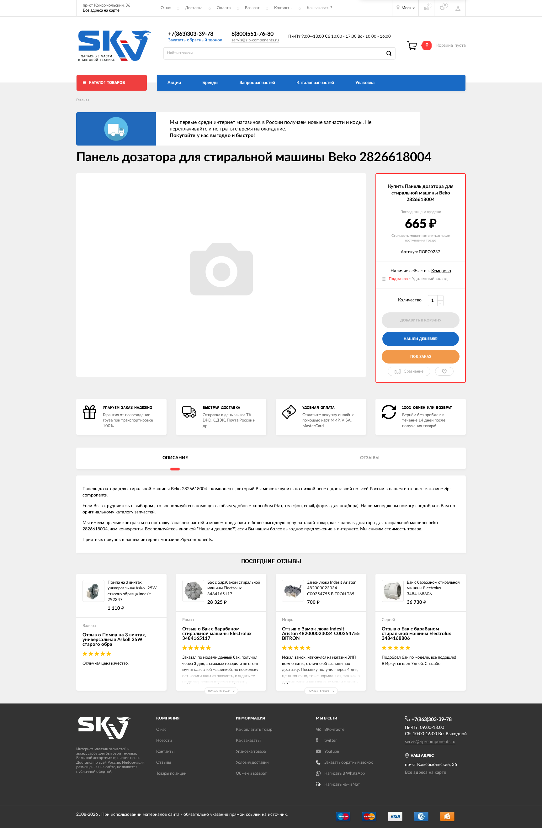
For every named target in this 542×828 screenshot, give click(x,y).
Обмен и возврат (251, 774)
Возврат (252, 8)
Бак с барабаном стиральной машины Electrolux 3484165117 (233, 588)
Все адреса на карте (101, 10)
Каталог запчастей (315, 83)
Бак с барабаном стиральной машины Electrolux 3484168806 (433, 588)
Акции (174, 83)
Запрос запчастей (257, 83)
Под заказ (420, 356)
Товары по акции (171, 774)
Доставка (193, 8)
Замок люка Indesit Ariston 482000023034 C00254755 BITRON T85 (331, 588)
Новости (164, 741)
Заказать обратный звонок (195, 40)
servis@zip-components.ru (255, 40)
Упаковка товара (251, 752)
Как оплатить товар (254, 730)
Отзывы (163, 763)
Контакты (283, 8)
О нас (166, 8)
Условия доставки (252, 763)
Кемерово (441, 271)
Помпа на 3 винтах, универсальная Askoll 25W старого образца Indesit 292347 (132, 591)
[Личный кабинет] (457, 8)
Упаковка (365, 83)
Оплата (224, 8)
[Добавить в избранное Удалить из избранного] (444, 371)
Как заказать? (319, 8)
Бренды (210, 83)
